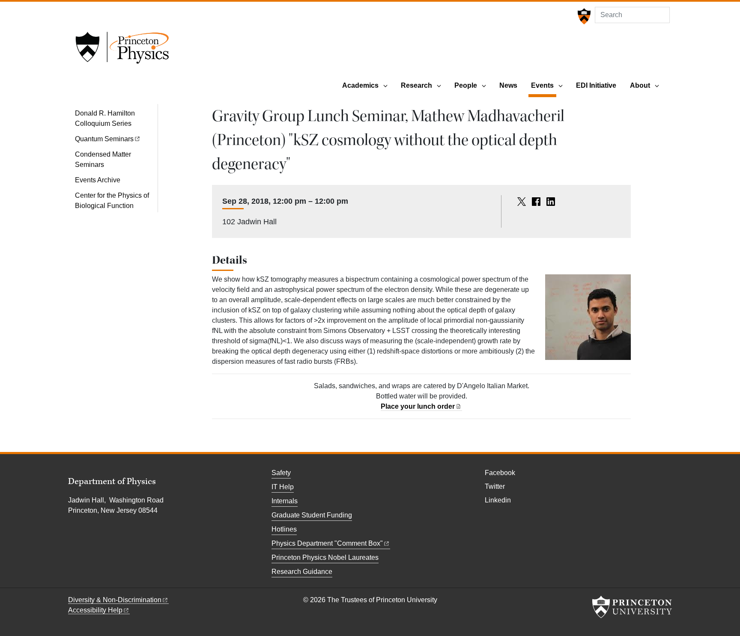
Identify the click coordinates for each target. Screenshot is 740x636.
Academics (360, 85)
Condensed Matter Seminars (103, 159)
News (508, 85)
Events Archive (97, 180)
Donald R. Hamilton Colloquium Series (105, 118)
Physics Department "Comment (327, 543)
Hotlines (284, 529)
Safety (281, 472)
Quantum (104, 139)
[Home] (122, 50)
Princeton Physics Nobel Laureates (325, 557)
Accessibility (95, 610)
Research (416, 85)
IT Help (283, 486)
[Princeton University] (583, 16)
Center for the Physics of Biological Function (112, 200)
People (465, 85)
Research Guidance (302, 571)
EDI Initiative (596, 85)
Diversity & (114, 599)
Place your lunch (418, 406)
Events (543, 85)
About (640, 85)
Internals (285, 501)
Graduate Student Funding (312, 515)
